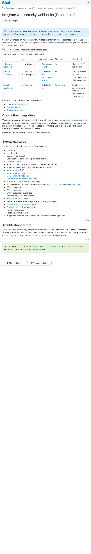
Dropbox (54, 184)
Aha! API (31, 8)
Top (87, 137)
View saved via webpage (18, 176)
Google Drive (65, 184)
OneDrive (76, 184)
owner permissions (67, 120)
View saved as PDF (15, 170)
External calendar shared (18, 198)
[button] (13, 2)
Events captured (14, 107)
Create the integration (16, 104)
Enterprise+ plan (66, 31)
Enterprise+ (59, 42)
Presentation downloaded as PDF (22, 178)
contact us (9, 34)
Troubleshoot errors (15, 110)
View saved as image (16, 173)
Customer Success (53, 246)
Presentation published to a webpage (23, 181)
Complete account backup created (22, 204)
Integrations (21, 8)
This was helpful (15, 263)
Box (48, 184)
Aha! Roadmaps (8, 8)
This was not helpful (40, 263)
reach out (34, 246)
